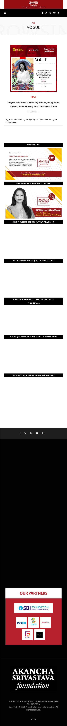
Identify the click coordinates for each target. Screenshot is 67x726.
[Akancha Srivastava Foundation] (33, 4)
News (33, 97)
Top (34, 719)
